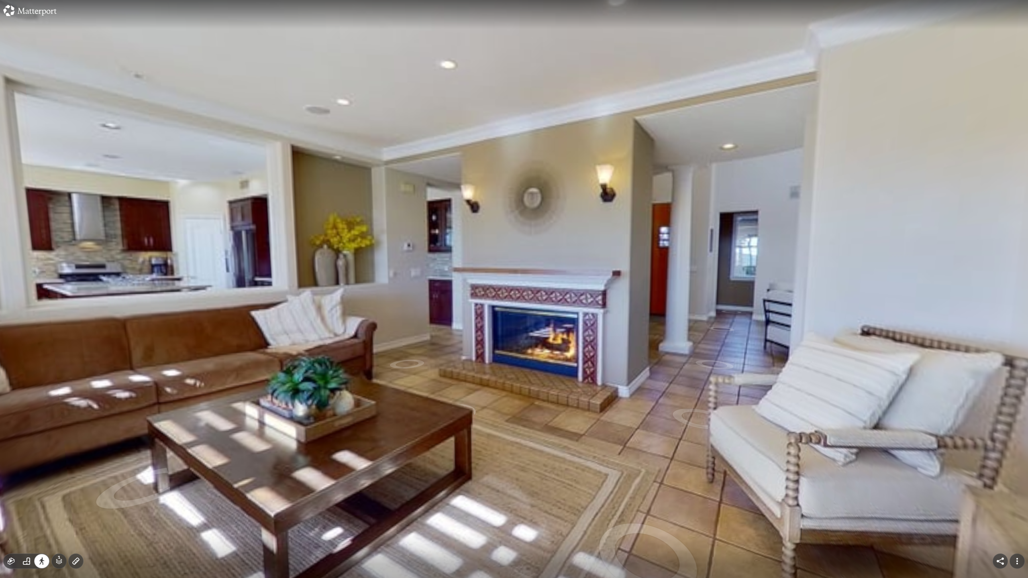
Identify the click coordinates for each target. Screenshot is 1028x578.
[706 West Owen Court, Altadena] (514, 289)
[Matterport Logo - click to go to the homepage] (30, 10)
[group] (26, 561)
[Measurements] (76, 561)
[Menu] (1017, 561)
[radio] (11, 561)
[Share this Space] (1000, 561)
